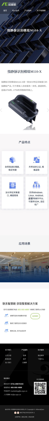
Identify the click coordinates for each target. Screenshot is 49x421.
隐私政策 (24, 417)
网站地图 (31, 417)
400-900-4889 (23, 309)
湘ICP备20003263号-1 (27, 412)
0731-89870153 (17, 384)
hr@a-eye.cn (16, 394)
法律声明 (17, 417)
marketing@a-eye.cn (19, 391)
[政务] (24, 281)
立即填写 (35, 316)
